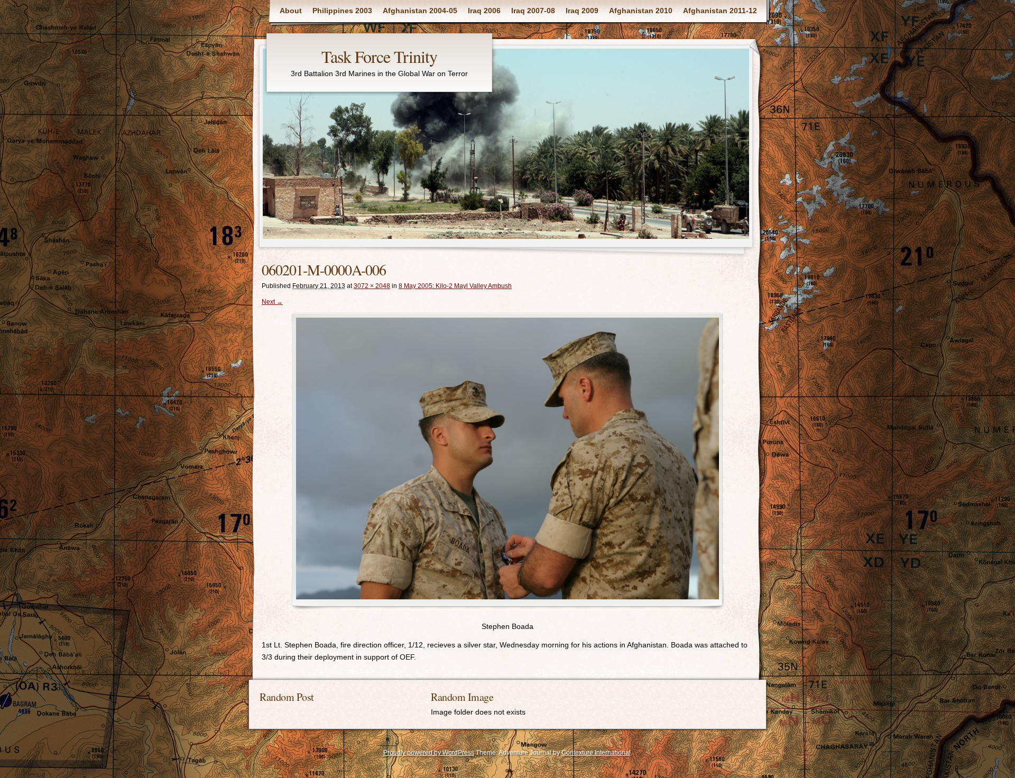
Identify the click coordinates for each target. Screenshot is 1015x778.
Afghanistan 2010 (640, 10)
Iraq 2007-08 (533, 10)
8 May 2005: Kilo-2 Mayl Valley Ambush (455, 286)
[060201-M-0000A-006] (507, 461)
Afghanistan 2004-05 (420, 10)
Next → (272, 301)
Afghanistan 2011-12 (720, 10)
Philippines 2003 (342, 10)
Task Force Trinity (379, 56)
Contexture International (596, 752)
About (291, 10)
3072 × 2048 (372, 286)
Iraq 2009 (582, 10)
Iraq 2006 (484, 10)
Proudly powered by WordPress (428, 752)
